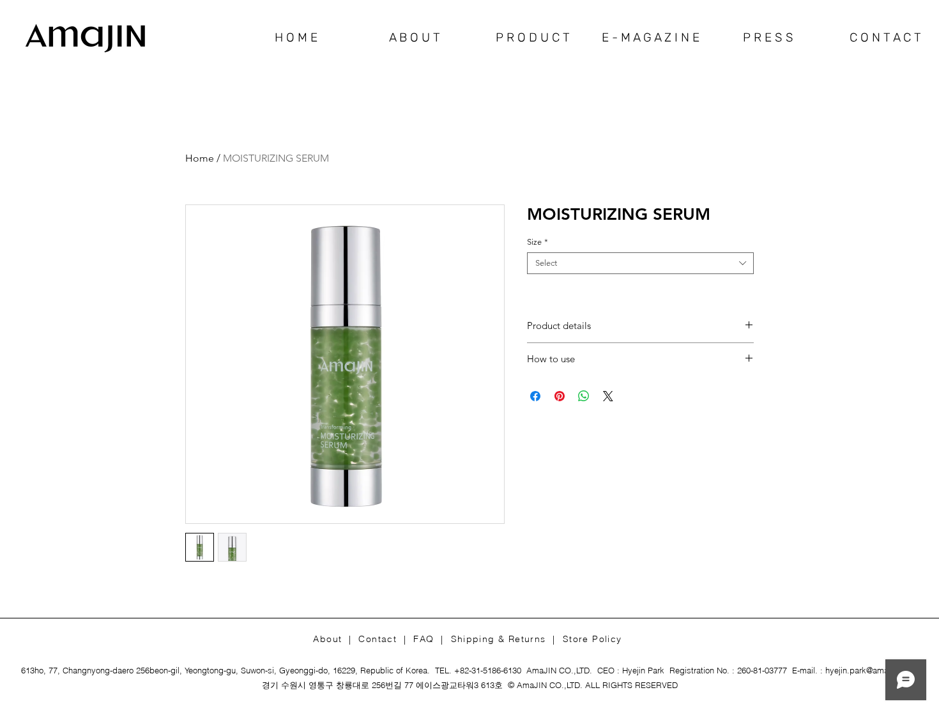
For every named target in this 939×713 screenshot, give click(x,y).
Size (537, 242)
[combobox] (640, 263)
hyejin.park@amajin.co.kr (871, 670)
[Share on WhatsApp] (584, 396)
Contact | (385, 639)
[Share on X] (608, 396)
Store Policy (592, 639)
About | (335, 639)
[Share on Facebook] (535, 396)
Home (199, 158)
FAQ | (431, 639)
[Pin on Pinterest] (559, 396)
